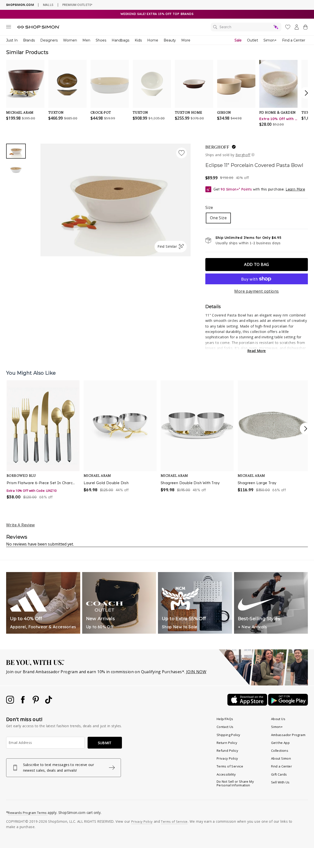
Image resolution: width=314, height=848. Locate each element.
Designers (49, 40)
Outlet (252, 40)
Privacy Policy (227, 758)
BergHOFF (217, 147)
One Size (218, 217)
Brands (29, 40)
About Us (278, 719)
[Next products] (306, 429)
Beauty (170, 40)
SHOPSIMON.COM (20, 4)
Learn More (295, 189)
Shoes (101, 40)
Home (152, 40)
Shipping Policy (228, 735)
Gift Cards (279, 774)
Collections (279, 750)
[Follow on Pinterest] (36, 702)
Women (70, 40)
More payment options (256, 291)
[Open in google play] (288, 704)
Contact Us (225, 727)
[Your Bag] (305, 28)
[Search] (246, 27)
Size (209, 207)
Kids (138, 40)
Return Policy (227, 742)
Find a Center (293, 40)
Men (86, 40)
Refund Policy (227, 750)
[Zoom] (115, 198)
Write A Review (20, 525)
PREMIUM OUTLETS (77, 4)
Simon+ (270, 40)
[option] (115, 200)
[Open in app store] (247, 704)
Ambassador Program (288, 735)
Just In (12, 40)
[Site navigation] (8, 27)
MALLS (48, 4)
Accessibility (226, 774)
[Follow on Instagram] (10, 702)
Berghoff (243, 154)
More (185, 40)
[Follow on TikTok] (48, 702)
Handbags (120, 40)
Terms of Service (230, 766)
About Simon (281, 758)
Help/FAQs (225, 719)
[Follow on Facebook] (23, 702)
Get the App (280, 742)
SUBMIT (105, 742)
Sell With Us (280, 782)
